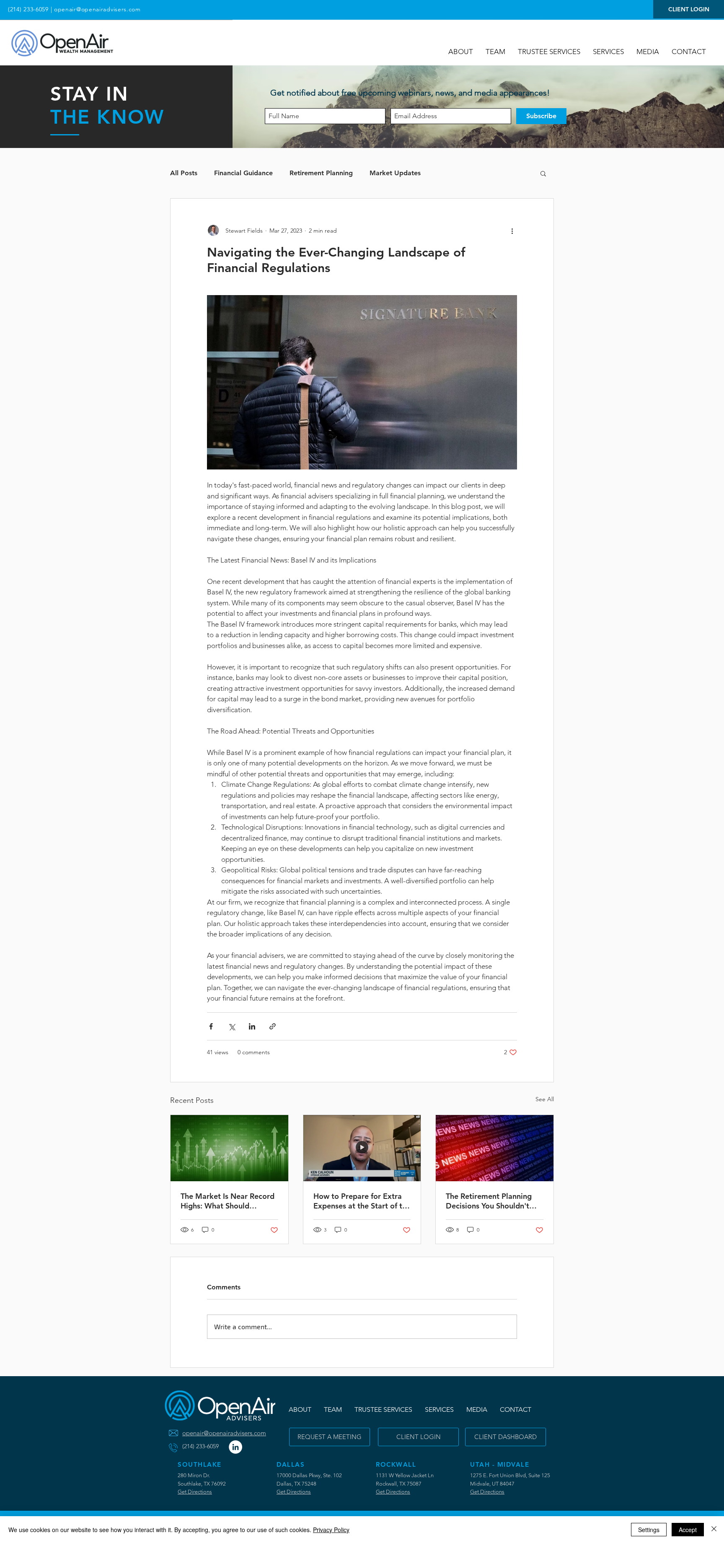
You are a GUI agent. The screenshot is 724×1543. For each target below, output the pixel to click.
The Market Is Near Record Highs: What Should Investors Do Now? (227, 1201)
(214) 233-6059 (28, 9)
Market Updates (395, 173)
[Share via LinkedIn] (252, 1026)
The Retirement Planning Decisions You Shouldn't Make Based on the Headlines (489, 1201)
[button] (647, 51)
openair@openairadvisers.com (97, 9)
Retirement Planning (321, 173)
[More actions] (512, 231)
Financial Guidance (243, 173)
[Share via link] (273, 1026)
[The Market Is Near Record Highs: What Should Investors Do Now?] (229, 1148)
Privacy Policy (331, 1529)
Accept (688, 1529)
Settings (648, 1529)
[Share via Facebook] (211, 1026)
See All (544, 1099)
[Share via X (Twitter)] (231, 1026)
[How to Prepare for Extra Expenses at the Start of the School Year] (362, 1148)
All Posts (183, 173)
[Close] (714, 1529)
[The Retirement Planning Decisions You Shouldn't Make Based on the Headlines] (494, 1148)
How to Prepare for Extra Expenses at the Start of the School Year (362, 1201)
